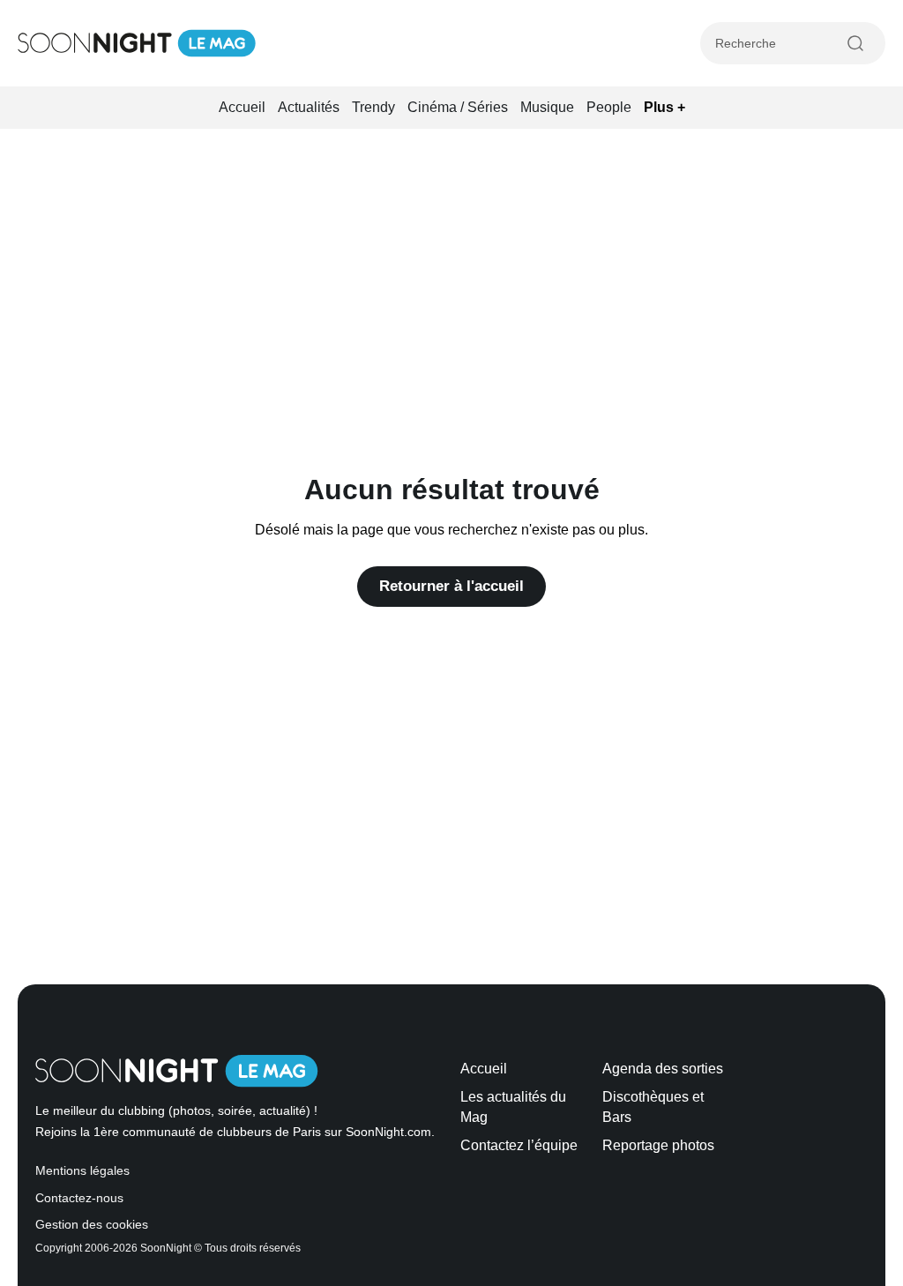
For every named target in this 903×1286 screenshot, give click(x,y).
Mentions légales (82, 1171)
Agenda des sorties (662, 1068)
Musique (547, 107)
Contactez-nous (79, 1198)
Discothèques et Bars (653, 1106)
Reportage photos (658, 1145)
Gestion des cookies (91, 1224)
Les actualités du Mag (513, 1106)
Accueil (242, 107)
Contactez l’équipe (519, 1145)
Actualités (309, 107)
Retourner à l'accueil (451, 586)
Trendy (373, 107)
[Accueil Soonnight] (137, 43)
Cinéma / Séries (457, 107)
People (608, 107)
